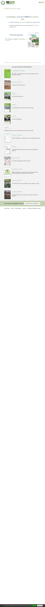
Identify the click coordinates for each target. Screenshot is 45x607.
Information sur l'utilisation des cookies (34, 208)
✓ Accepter (34, 605)
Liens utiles (24, 208)
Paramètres (40, 605)
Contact (12, 208)
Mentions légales (18, 208)
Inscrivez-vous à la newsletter (32, 203)
